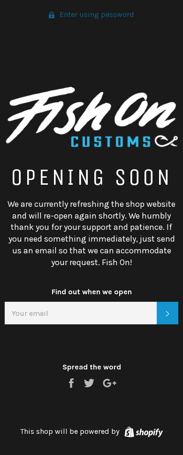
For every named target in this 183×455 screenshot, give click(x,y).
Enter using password (96, 14)
